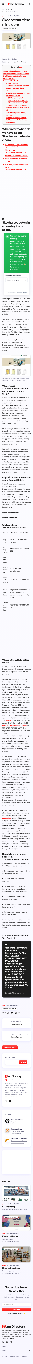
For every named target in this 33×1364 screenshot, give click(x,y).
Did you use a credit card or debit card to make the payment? (16, 872)
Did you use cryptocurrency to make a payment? (14, 913)
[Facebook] (10, 1101)
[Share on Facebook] (12, 1013)
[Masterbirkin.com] (16, 1223)
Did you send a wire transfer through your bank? (13, 898)
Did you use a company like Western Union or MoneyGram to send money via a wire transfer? (14, 889)
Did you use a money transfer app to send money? (16, 905)
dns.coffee (6, 818)
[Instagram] (10, 1342)
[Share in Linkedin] (15, 1013)
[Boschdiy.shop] (16, 1036)
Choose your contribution (13, 275)
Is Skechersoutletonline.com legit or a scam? (16, 145)
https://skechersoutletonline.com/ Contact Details (18, 93)
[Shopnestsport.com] (16, 1254)
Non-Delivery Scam (9, 28)
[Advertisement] (16, 195)
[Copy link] (19, 1013)
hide (20, 67)
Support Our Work (10, 81)
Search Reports (10, 1057)
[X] (6, 1101)
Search (23, 1062)
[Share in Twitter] (8, 1013)
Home (4, 10)
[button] (3, 4)
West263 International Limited (14, 725)
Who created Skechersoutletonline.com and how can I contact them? (17, 85)
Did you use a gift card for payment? (13, 880)
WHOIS (8, 720)
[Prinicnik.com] (16, 1023)
